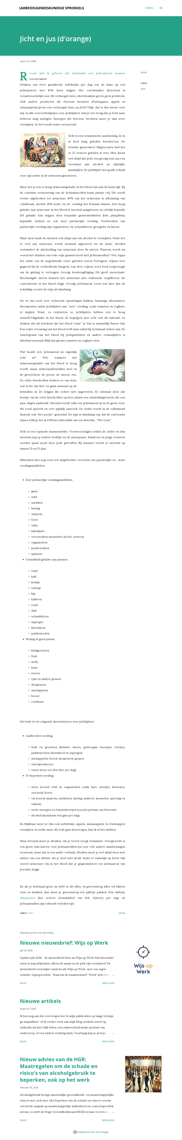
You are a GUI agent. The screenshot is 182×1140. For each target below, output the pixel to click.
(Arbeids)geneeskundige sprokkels (51, 8)
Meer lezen (108, 983)
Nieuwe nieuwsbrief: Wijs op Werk (64, 942)
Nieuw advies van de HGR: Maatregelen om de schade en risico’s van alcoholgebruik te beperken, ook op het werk (59, 1069)
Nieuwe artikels (40, 1001)
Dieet (143, 88)
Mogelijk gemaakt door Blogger (93, 1132)
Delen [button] (144, 72)
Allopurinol (29, 898)
